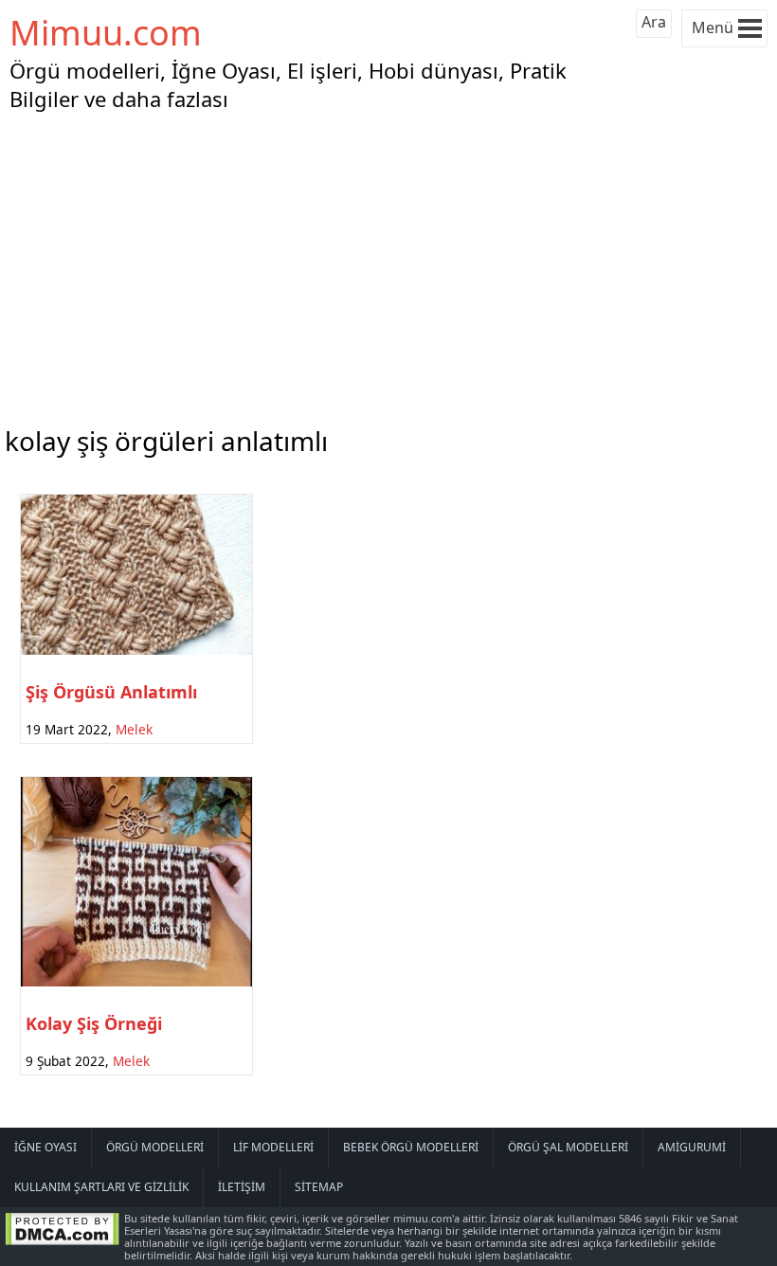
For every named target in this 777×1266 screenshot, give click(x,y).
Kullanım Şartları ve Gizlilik (101, 1187)
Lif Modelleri (273, 1147)
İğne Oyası (45, 1147)
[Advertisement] (388, 264)
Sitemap (319, 1187)
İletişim (241, 1187)
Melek (134, 729)
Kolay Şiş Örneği (94, 1023)
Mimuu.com (105, 32)
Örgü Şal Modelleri (568, 1147)
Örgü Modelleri (155, 1147)
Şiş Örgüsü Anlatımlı (111, 691)
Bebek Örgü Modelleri (411, 1147)
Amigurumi (692, 1147)
